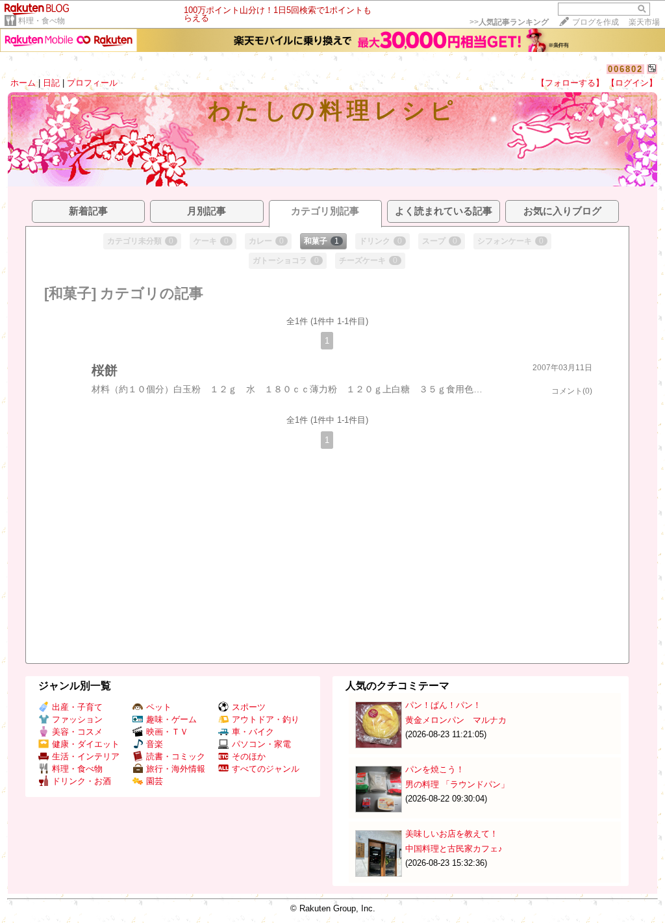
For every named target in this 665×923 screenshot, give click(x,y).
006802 (625, 69)
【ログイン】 (632, 83)
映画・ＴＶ (167, 732)
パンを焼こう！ (434, 769)
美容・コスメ (77, 732)
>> (509, 22)
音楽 (154, 744)
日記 (51, 83)
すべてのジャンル (265, 769)
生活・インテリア (85, 756)
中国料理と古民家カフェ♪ (454, 848)
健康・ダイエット (85, 744)
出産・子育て (77, 707)
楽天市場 (644, 22)
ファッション (77, 719)
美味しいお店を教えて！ (451, 834)
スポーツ (249, 707)
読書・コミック (175, 756)
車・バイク (253, 732)
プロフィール (92, 83)
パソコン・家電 (261, 744)
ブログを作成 (595, 22)
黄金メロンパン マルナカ (456, 720)
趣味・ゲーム (171, 719)
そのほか (249, 756)
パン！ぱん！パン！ (443, 705)
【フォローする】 (570, 83)
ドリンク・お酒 (81, 781)
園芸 (154, 781)
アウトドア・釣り (265, 719)
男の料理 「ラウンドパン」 (457, 784)
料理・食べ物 (41, 20)
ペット (158, 707)
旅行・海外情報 (175, 769)
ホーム (23, 83)
